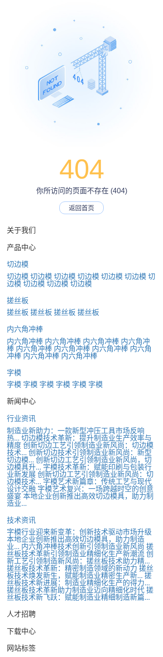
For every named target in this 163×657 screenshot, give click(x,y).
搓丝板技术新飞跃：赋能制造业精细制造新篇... (80, 593)
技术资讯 (21, 520)
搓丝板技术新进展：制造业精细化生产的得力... (79, 579)
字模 (14, 373)
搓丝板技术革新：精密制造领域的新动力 (72, 568)
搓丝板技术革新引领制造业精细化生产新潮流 (80, 550)
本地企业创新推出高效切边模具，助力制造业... (80, 499)
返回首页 (81, 207)
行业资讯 (21, 418)
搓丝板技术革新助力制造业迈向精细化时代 (75, 590)
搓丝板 (18, 300)
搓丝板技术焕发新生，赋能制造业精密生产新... (80, 571)
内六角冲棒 (25, 329)
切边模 (18, 264)
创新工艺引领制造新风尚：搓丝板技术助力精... (80, 557)
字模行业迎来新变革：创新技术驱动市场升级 (79, 532)
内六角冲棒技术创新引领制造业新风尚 (82, 546)
